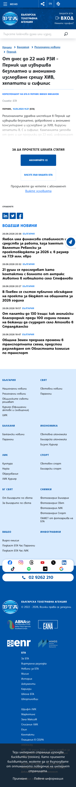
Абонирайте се (38, 160)
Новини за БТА (30, 668)
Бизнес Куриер (49, 444)
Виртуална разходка (34, 663)
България (23, 47)
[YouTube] (43, 562)
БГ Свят (7, 489)
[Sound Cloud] (46, 569)
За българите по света (16, 503)
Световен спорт (50, 463)
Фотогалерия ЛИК (51, 508)
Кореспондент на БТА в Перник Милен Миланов (30, 94)
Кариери (26, 689)
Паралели (46, 393)
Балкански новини (13, 434)
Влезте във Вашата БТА (38, 174)
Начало (7, 47)
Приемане (20, 778)
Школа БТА (27, 694)
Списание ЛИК (29, 724)
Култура (7, 463)
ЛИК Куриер (9, 478)
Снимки (46, 489)
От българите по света (17, 498)
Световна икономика (53, 434)
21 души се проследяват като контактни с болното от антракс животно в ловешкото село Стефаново (37, 274)
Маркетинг (28, 714)
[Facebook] (11, 562)
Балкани (8, 425)
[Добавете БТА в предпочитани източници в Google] (62, 569)
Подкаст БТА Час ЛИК (15, 550)
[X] (54, 562)
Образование (10, 473)
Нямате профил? (64, 23)
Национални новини (14, 388)
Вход (67, 18)
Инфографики (50, 532)
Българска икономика (53, 439)
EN (50, 3)
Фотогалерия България (54, 498)
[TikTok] (13, 569)
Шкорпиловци (29, 699)
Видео (6, 532)
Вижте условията (38, 191)
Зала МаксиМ (29, 719)
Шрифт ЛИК (28, 709)
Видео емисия (10, 540)
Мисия (25, 673)
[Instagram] (22, 562)
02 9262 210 (40, 577)
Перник (11, 51)
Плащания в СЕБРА (32, 739)
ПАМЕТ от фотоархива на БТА (56, 520)
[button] (43, 4)
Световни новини (51, 388)
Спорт (44, 455)
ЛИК (5, 455)
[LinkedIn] (65, 562)
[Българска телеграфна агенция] (10, 607)
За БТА (25, 658)
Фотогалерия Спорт (53, 513)
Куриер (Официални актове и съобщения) (15, 409)
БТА (23, 652)
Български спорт (50, 468)
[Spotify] (29, 569)
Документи (28, 684)
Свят (43, 380)
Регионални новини (47, 47)
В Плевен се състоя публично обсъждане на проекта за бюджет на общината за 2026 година (37, 296)
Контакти (27, 734)
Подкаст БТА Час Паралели (18, 545)
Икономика (49, 425)
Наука (5, 468)
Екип (24, 729)
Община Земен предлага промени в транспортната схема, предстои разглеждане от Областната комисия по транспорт (35, 346)
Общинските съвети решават (15, 400)
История (26, 678)
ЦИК (4, 415)
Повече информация (48, 778)
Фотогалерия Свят (52, 503)
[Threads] (32, 562)
